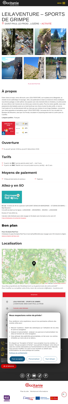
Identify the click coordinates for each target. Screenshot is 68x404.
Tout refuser (50, 359)
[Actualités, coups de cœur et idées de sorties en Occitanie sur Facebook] (28, 375)
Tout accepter (17, 359)
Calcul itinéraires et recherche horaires (14, 218)
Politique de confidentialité (18, 353)
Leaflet (46, 283)
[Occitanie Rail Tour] (12, 203)
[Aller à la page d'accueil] (11, 3)
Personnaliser (34, 359)
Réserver (34, 294)
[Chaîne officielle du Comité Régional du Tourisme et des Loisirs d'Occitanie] (34, 375)
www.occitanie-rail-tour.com (10, 236)
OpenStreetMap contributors (60, 283)
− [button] (4, 254)
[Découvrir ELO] (64, 394)
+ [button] (4, 251)
